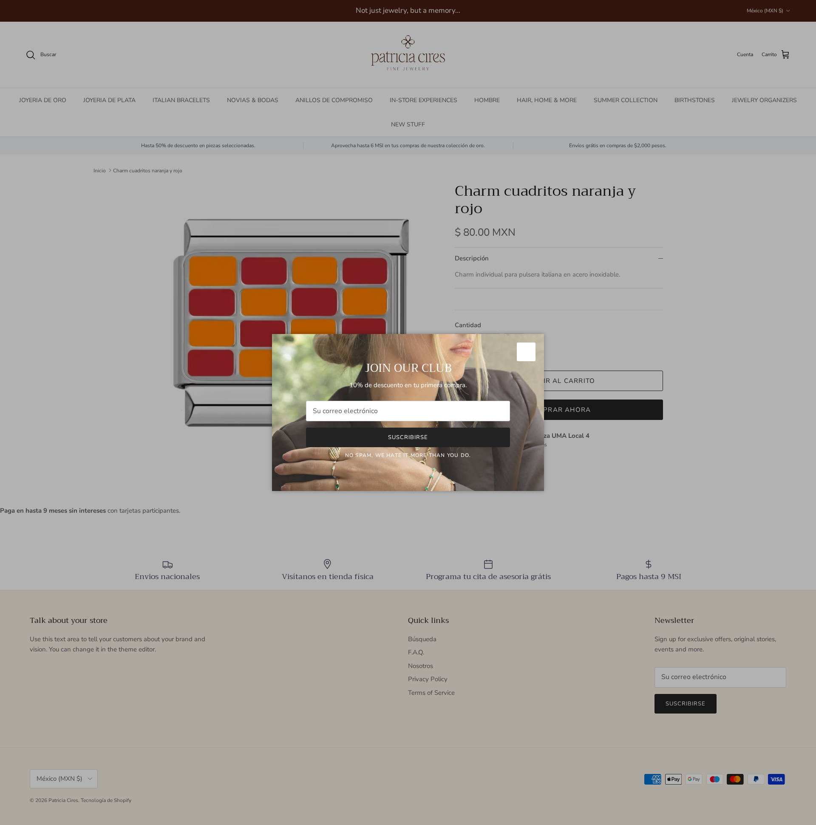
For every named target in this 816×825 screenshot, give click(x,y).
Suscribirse (408, 437)
